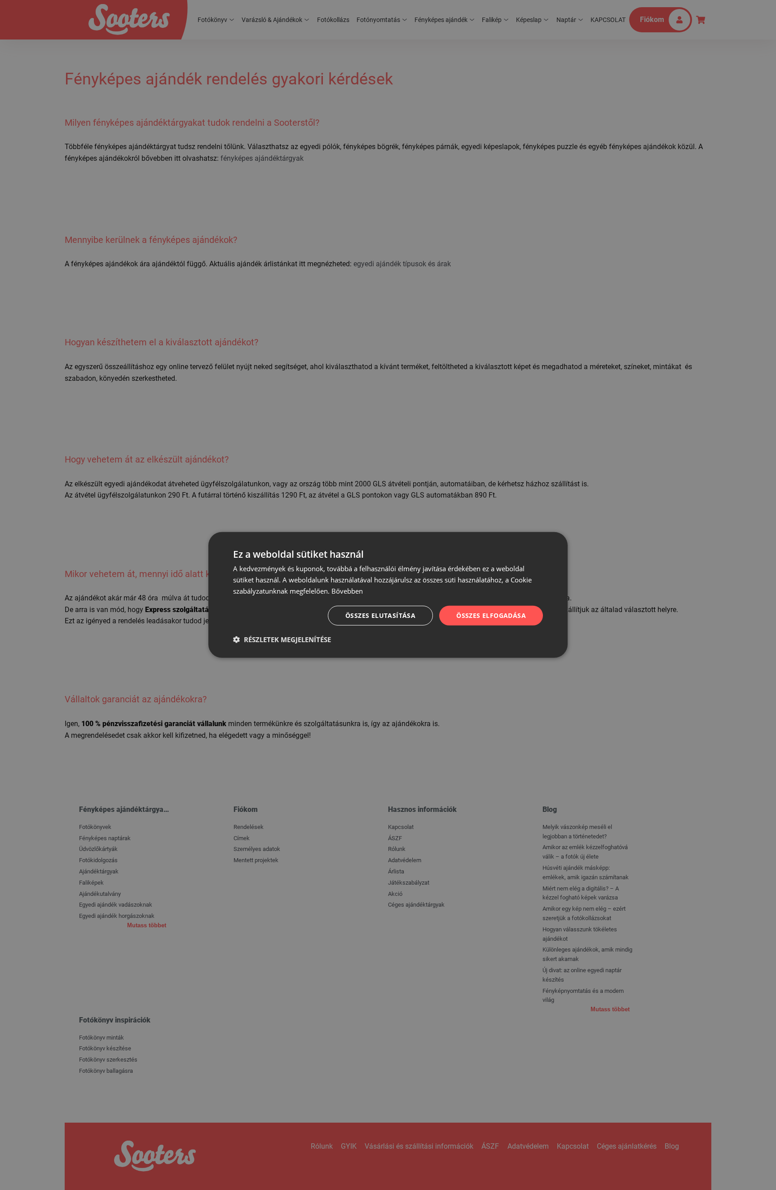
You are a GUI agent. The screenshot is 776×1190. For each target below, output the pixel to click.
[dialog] (388, 595)
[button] (282, 639)
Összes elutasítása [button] (380, 615)
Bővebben (347, 590)
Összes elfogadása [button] (491, 615)
